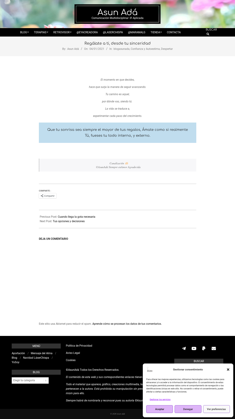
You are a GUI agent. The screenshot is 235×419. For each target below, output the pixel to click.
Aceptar (159, 409)
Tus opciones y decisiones (69, 221)
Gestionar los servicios (160, 399)
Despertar (167, 49)
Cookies (71, 360)
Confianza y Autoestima (145, 49)
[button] (228, 369)
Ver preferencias (216, 409)
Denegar (188, 409)
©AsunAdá (72, 369)
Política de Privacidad (79, 345)
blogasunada (122, 49)
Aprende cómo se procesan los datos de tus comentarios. (127, 323)
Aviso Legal (73, 353)
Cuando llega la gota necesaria (76, 216)
